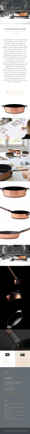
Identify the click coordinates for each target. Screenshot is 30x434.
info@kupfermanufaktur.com (11, 393)
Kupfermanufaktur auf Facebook (12, 394)
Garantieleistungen (11, 417)
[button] (3, 108)
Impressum (9, 409)
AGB (8, 405)
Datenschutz (10, 413)
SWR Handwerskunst (21, 362)
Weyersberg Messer (8, 362)
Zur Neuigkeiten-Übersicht (16, 93)
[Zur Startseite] (5, 2)
